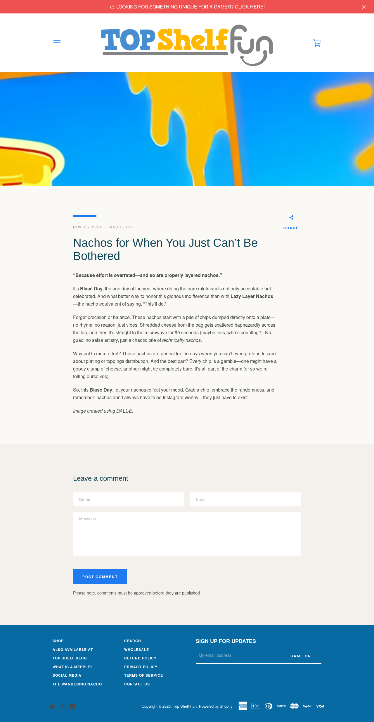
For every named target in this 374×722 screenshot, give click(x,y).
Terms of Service (143, 675)
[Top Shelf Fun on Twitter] (53, 705)
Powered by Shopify (215, 706)
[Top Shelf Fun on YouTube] (72, 705)
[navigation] (57, 42)
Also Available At (73, 649)
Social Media (67, 675)
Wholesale (136, 649)
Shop (58, 640)
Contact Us (137, 684)
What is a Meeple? (73, 666)
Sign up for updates (226, 641)
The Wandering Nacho (77, 684)
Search (132, 640)
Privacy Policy (140, 666)
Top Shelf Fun (185, 706)
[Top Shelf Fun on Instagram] (62, 705)
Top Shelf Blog (70, 658)
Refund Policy (140, 658)
